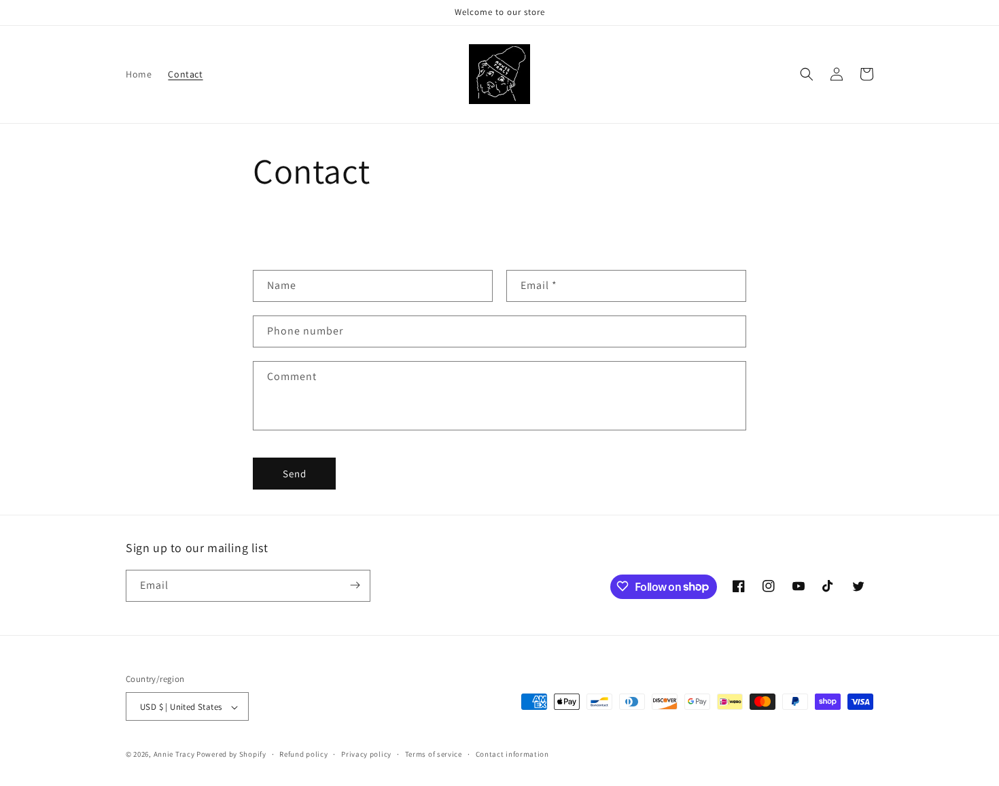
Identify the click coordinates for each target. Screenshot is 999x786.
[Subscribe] (355, 585)
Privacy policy (366, 754)
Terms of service (433, 754)
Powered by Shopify (231, 754)
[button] (807, 74)
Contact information (512, 754)
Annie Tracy (174, 754)
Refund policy (303, 754)
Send (294, 473)
